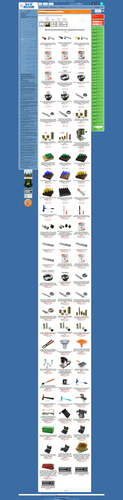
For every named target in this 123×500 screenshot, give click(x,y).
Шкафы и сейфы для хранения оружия (27, 165)
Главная (42, 494)
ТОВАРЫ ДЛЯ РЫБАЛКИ (25, 81)
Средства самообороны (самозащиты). (27, 116)
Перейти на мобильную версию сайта (61, 495)
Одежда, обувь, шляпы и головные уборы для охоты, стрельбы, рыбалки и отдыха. (28, 92)
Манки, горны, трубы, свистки (25, 18)
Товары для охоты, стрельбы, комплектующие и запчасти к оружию (47, 19)
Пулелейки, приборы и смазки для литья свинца (28, 30)
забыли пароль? (98, 13)
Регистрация (55, 494)
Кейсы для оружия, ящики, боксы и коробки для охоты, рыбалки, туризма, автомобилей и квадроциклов (28, 99)
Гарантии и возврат (53, 7)
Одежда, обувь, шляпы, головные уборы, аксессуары (29, 60)
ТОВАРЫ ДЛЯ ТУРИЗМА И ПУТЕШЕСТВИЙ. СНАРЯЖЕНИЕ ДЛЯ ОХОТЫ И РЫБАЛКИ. (28, 83)
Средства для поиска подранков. (26, 160)
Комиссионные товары (24, 71)
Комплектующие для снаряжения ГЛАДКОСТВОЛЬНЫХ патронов (26, 41)
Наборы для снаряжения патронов (26, 27)
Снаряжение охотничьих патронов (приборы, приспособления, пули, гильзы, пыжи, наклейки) (28, 142)
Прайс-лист (50, 494)
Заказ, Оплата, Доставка (44, 7)
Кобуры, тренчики (23, 55)
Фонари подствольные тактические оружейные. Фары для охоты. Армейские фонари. (28, 147)
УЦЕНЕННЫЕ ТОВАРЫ (24, 166)
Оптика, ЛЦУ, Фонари (24, 47)
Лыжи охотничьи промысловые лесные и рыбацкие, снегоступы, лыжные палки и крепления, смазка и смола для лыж (29, 135)
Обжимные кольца (23, 35)
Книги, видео (23, 70)
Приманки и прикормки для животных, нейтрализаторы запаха (26, 65)
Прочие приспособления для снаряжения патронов (64, 19)
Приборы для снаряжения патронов (26, 24)
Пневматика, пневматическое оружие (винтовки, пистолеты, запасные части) (29, 111)
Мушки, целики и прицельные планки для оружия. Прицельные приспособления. (29, 162)
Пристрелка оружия (24, 50)
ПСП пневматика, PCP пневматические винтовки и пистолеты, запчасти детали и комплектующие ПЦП (29, 113)
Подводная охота (23, 67)
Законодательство (62, 7)
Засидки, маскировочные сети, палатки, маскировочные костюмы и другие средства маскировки (28, 125)
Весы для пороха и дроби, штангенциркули (27, 44)
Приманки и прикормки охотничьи (26, 137)
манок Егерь (45, 12)
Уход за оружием (23, 59)
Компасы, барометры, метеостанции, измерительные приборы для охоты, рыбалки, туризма (28, 155)
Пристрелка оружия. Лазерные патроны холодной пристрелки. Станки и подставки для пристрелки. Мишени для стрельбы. (29, 130)
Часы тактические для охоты (25, 61)
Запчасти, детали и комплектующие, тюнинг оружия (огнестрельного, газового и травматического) (29, 145)
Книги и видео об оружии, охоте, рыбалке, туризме (29, 164)
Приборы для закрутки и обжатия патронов (27, 28)
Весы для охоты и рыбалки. (25, 143)
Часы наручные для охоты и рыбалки (27, 97)
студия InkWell (66, 499)
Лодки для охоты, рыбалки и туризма (27, 157)
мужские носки (62, 498)
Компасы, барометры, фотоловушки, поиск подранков (29, 64)
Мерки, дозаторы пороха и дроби (26, 33)
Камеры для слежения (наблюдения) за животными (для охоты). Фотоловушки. (29, 127)
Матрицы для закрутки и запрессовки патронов (28, 29)
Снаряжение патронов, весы (25, 23)
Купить (49, 48)
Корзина (46, 494)
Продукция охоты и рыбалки (25, 72)
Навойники (22, 34)
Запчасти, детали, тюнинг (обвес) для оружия (28, 22)
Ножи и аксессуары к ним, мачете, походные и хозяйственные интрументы (28, 46)
